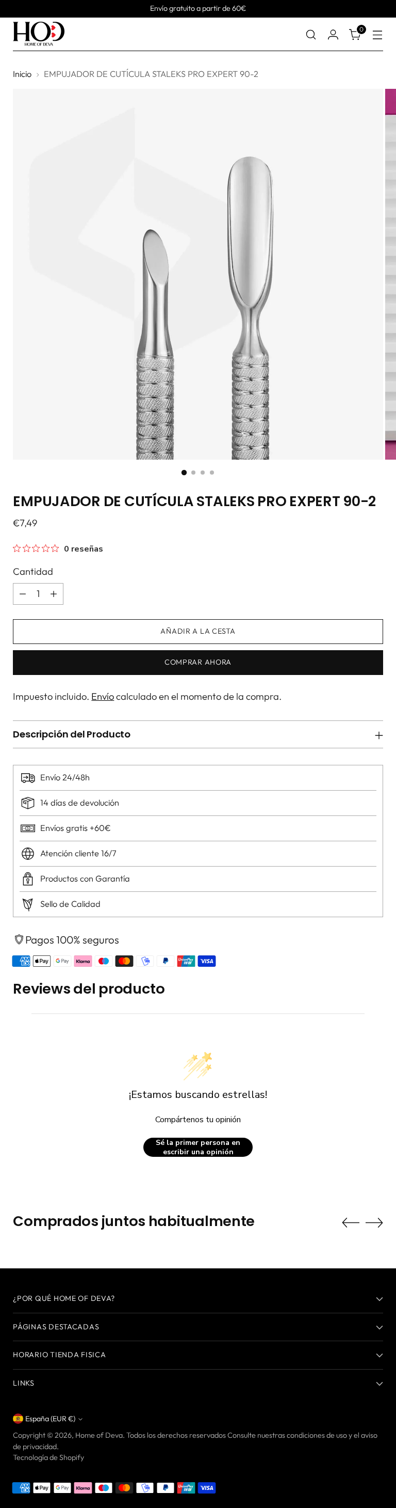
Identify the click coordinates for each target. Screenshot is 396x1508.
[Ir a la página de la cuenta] (333, 34)
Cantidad (33, 571)
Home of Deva (99, 1435)
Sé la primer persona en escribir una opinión (198, 1147)
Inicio (22, 74)
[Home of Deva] (38, 34)
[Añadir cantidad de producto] (53, 594)
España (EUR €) (50, 1418)
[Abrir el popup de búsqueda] (311, 34)
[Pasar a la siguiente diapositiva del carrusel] (374, 1222)
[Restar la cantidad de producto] (22, 594)
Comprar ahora (198, 662)
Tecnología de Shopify (48, 1457)
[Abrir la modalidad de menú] (377, 34)
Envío (102, 696)
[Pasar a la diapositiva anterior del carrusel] (350, 1223)
